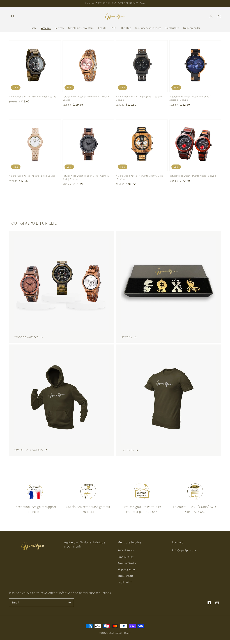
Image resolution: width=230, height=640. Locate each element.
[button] (13, 16)
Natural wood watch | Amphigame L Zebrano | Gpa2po (139, 98)
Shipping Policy (126, 569)
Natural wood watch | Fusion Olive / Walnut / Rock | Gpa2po (86, 177)
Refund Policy (126, 550)
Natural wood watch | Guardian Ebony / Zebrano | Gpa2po (190, 98)
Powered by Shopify (122, 633)
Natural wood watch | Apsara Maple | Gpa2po (32, 175)
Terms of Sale (125, 575)
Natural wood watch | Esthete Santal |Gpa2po (32, 96)
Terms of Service (127, 563)
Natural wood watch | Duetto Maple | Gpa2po (192, 175)
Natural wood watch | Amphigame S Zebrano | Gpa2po (86, 98)
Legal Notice (125, 582)
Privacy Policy (125, 556)
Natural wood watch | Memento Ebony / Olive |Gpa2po (139, 177)
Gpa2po (109, 633)
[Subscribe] (70, 603)
